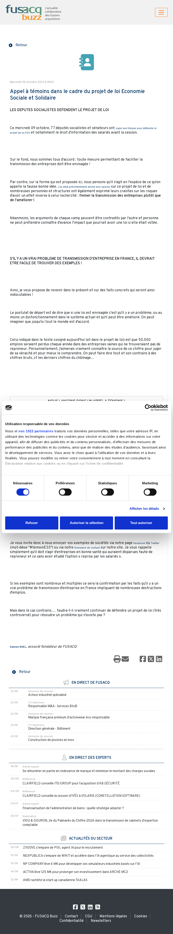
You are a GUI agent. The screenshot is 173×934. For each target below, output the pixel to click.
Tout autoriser (141, 523)
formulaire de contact (87, 547)
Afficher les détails (144, 508)
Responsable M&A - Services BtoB (52, 706)
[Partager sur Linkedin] (159, 659)
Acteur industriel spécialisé (47, 695)
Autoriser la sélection (86, 523)
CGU (88, 916)
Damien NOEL (18, 647)
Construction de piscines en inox (51, 740)
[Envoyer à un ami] (125, 659)
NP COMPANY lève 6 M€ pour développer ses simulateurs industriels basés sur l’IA (81, 864)
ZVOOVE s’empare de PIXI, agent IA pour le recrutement (63, 848)
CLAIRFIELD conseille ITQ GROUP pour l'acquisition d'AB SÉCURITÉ (71, 783)
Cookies (140, 916)
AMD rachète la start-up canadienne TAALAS (55, 880)
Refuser (31, 523)
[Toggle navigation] (161, 12)
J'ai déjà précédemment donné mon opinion (84, 187)
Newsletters (101, 921)
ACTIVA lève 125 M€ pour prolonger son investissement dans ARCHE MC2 (75, 872)
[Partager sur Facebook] (143, 659)
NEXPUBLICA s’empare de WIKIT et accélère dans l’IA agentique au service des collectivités (88, 856)
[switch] (65, 492)
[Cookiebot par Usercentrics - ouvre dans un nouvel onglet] (148, 407)
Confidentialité (71, 921)
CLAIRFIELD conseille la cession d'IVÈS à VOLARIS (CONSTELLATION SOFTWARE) (81, 796)
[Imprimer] (117, 659)
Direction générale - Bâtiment (49, 729)
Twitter (155, 543)
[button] (18, 45)
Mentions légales (113, 916)
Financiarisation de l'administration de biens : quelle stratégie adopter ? (73, 808)
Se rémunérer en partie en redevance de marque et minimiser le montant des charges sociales (89, 771)
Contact (71, 916)
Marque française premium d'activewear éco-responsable (69, 717)
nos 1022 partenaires (35, 431)
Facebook (139, 543)
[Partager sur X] (151, 659)
